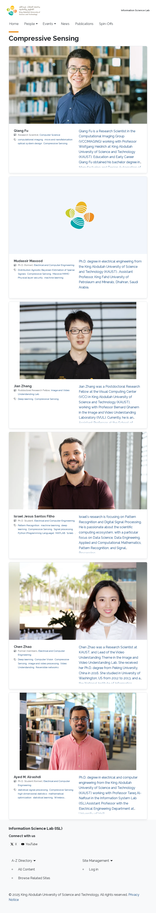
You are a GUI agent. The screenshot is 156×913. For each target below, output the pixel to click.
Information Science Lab (135, 10)
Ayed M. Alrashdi (27, 777)
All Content (26, 869)
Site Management (95, 861)
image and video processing (43, 663)
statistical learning (43, 797)
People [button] (29, 24)
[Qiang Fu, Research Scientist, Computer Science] (78, 85)
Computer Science (50, 134)
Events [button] (48, 24)
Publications (84, 24)
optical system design (30, 143)
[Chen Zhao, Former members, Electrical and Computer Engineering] (78, 601)
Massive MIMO (61, 273)
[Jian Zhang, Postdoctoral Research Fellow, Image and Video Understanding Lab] (78, 340)
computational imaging (30, 139)
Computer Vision (44, 659)
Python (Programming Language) (36, 533)
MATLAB (60, 533)
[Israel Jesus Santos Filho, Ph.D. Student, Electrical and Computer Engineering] (78, 470)
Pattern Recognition (28, 525)
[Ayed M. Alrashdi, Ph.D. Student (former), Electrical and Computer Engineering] (78, 731)
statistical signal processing (33, 789)
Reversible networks (47, 667)
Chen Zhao (23, 647)
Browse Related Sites (34, 878)
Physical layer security (30, 277)
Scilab (70, 533)
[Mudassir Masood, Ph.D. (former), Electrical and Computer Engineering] (78, 215)
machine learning (53, 277)
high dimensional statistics (32, 793)
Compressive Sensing (55, 143)
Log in (93, 869)
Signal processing (63, 529)
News (65, 24)
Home (13, 24)
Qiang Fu (21, 131)
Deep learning (25, 399)
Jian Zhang (23, 386)
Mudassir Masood (28, 261)
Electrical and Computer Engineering (54, 265)
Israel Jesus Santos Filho (34, 516)
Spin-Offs (106, 24)
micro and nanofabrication (58, 139)
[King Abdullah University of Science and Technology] (32, 10)
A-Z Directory (22, 861)
